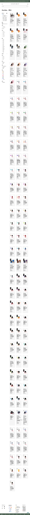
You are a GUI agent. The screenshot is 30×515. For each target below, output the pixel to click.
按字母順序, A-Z (5, 15)
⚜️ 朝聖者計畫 (17, 511)
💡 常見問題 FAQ (18, 506)
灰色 (3, 41)
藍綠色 (4, 46)
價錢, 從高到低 (5, 18)
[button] (2, 4)
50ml (3, 34)
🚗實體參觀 (24, 509)
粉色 (3, 42)
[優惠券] (13, 514)
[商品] (2, 514)
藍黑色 (4, 48)
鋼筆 (3, 68)
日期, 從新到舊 (5, 19)
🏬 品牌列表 (17, 510)
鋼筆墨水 (4, 82)
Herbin (4, 26)
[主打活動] (17, 514)
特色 (3, 14)
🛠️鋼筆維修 (24, 507)
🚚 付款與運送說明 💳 (18, 508)
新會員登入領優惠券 (17, 1)
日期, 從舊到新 (5, 20)
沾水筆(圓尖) (4, 66)
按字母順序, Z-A (5, 16)
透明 (3, 49)
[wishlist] (9, 514)
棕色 (3, 39)
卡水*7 (4, 36)
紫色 (3, 44)
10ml (3, 31)
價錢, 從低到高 (5, 17)
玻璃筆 (3, 67)
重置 (6, 13)
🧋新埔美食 (24, 510)
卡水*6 (4, 35)
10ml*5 (4, 32)
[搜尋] (27, 6)
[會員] (21, 514)
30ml (3, 33)
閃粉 (3, 63)
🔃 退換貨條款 (17, 509)
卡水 (3, 59)
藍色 (3, 47)
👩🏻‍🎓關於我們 (24, 506)
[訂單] (24, 514)
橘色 (3, 40)
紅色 (3, 43)
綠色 (3, 45)
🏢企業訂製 (17, 512)
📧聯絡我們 (24, 508)
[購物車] (6, 514)
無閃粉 (3, 62)
